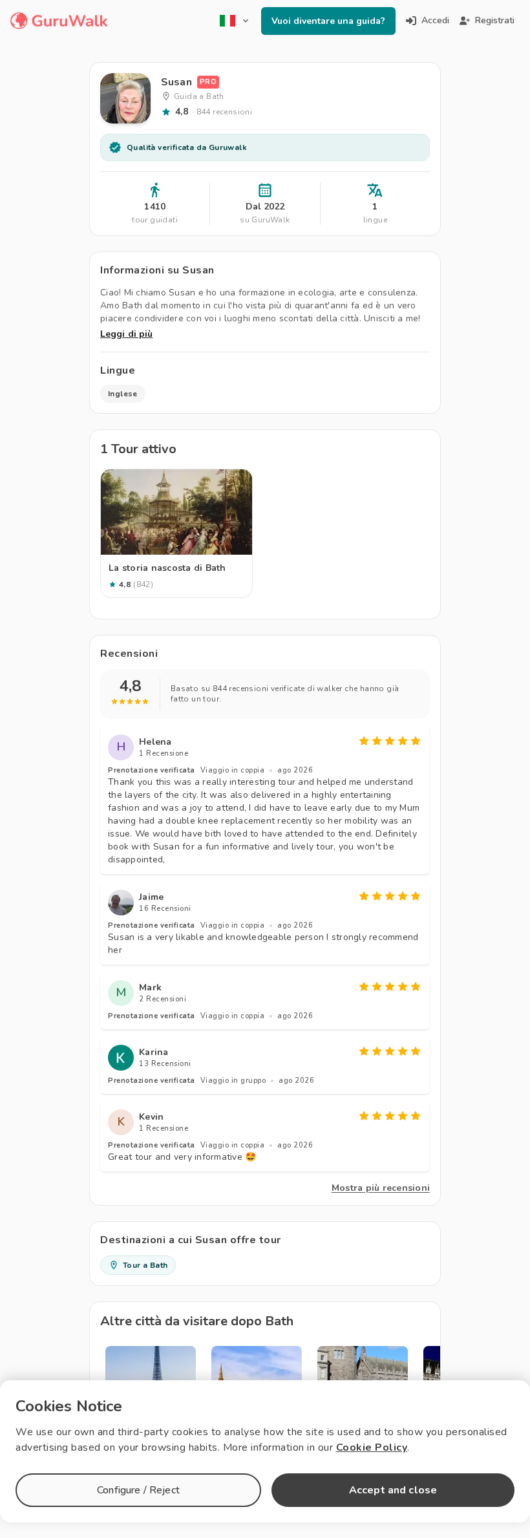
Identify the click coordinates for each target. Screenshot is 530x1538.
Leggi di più (126, 334)
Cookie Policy (372, 1447)
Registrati (494, 20)
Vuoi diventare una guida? (328, 21)
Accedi (435, 20)
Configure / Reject (138, 1490)
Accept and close (393, 1490)
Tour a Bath (145, 1265)
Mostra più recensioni (381, 1188)
